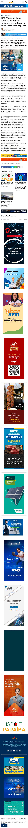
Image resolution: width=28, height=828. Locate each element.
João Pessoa (18, 163)
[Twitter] (12, 167)
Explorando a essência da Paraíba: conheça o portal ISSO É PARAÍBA (7, 184)
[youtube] (14, 751)
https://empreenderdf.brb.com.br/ (10, 147)
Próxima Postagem (22, 219)
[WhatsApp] (15, 167)
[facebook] (8, 751)
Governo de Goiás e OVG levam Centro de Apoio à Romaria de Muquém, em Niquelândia (6, 203)
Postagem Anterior (6, 219)
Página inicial (4, 15)
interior (9, 15)
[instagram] (17, 751)
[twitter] (11, 751)
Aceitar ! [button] (4, 825)
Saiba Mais (3, 823)
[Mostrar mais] (21, 167)
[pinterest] (20, 751)
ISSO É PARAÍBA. (11, 163)
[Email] (18, 167)
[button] (2, 2)
